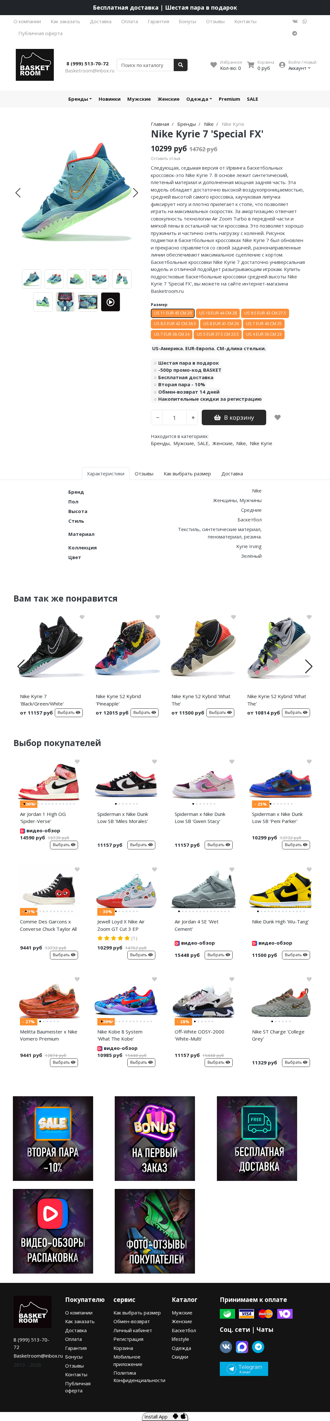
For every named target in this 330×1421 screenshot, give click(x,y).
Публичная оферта (40, 33)
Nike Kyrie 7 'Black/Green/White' (42, 700)
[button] (18, 193)
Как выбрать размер (137, 1312)
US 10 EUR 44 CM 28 (218, 313)
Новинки (110, 99)
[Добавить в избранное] (277, 417)
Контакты (245, 21)
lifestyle (180, 1339)
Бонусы (187, 21)
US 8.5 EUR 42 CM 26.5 (175, 323)
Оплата (129, 21)
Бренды (78, 99)
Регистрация (128, 1339)
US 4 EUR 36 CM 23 (264, 334)
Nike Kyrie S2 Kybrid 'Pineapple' (118, 700)
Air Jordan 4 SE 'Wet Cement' (196, 925)
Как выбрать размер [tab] (187, 473)
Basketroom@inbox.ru (89, 70)
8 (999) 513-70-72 (87, 63)
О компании (27, 21)
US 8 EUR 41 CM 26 (221, 323)
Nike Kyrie (261, 443)
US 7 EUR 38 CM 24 (171, 334)
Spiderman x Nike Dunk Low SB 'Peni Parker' (277, 818)
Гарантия (158, 21)
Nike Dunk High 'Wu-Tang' (280, 921)
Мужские (139, 99)
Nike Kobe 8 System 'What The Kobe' (119, 1035)
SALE (252, 99)
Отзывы (215, 21)
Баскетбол (184, 1330)
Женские (169, 99)
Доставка (101, 21)
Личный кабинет (132, 1330)
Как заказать (65, 21)
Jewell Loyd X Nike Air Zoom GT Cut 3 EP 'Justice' (121, 926)
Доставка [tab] (232, 473)
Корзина (123, 1348)
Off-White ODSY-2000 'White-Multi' (199, 1035)
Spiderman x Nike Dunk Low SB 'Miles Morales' (122, 818)
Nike (241, 443)
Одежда (197, 99)
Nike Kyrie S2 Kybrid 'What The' (200, 700)
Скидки (180, 1356)
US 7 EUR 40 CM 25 (264, 323)
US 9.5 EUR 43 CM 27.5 (265, 313)
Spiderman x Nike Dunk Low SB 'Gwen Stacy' (200, 818)
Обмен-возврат (131, 1321)
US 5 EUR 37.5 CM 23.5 (218, 334)
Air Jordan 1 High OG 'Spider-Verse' (43, 818)
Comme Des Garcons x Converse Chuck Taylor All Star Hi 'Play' (48, 926)
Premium (229, 99)
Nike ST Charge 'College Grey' (278, 1035)
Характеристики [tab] (105, 473)
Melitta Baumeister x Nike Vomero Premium (48, 1035)
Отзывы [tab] (144, 473)
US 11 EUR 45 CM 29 (173, 313)
